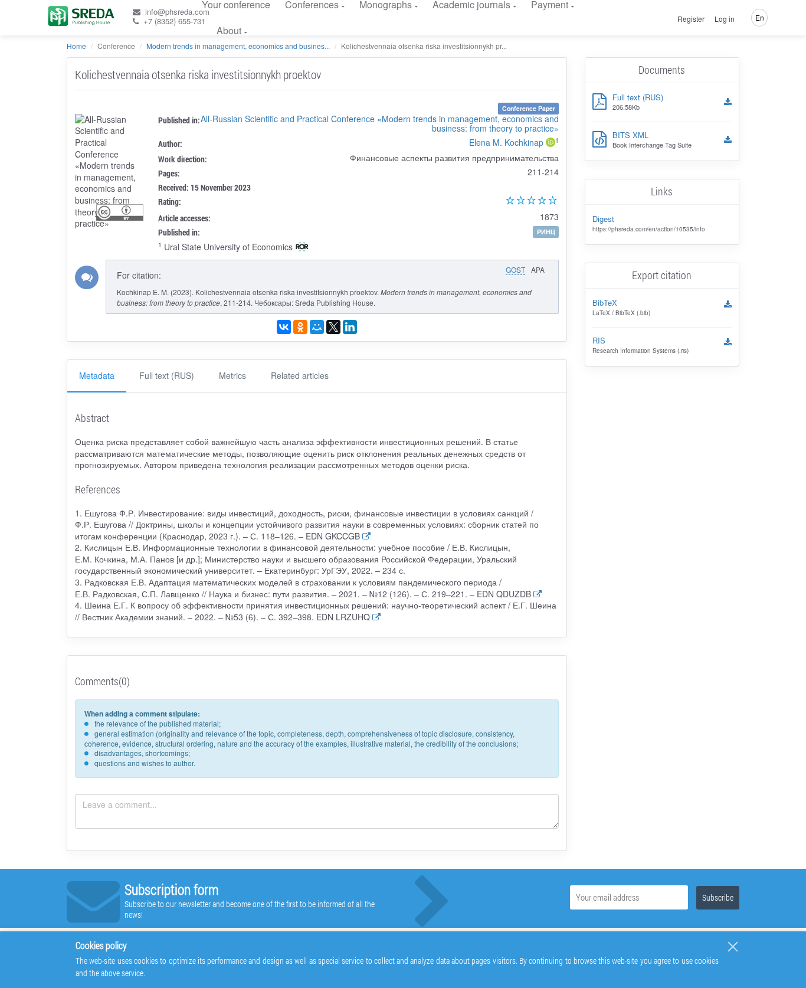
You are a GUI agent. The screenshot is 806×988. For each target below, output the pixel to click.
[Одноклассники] (300, 327)
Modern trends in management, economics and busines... (238, 46)
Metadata (96, 375)
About (229, 30)
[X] (333, 327)
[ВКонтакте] (284, 327)
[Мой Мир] (317, 327)
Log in (725, 19)
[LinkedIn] (350, 327)
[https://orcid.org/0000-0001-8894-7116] (550, 143)
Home (76, 46)
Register (691, 19)
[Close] (732, 946)
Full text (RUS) (166, 375)
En (759, 17)
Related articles (300, 375)
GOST (515, 269)
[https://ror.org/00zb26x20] (302, 248)
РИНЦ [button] (546, 231)
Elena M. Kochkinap (506, 142)
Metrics (232, 375)
